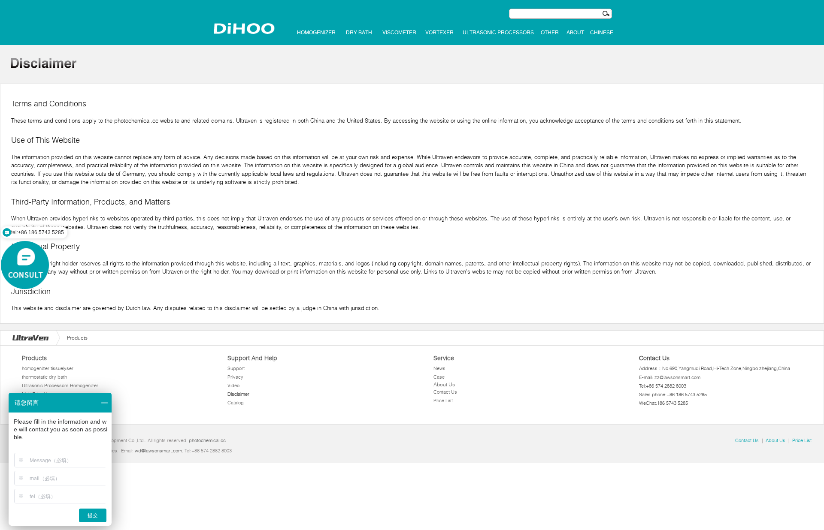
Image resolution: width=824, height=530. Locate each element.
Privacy (235, 377)
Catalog (235, 403)
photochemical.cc (207, 440)
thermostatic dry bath (44, 377)
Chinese (601, 33)
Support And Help (252, 358)
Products (34, 358)
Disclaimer (238, 394)
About (575, 33)
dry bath (359, 33)
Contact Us (445, 392)
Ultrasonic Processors (498, 33)
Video (233, 385)
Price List (443, 401)
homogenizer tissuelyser (47, 368)
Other (550, 33)
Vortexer (439, 33)
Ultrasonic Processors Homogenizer (60, 385)
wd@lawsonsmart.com (158, 451)
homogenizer (316, 33)
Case (439, 377)
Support (236, 368)
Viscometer (399, 33)
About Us (444, 384)
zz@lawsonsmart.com (677, 377)
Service (443, 358)
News (439, 368)
